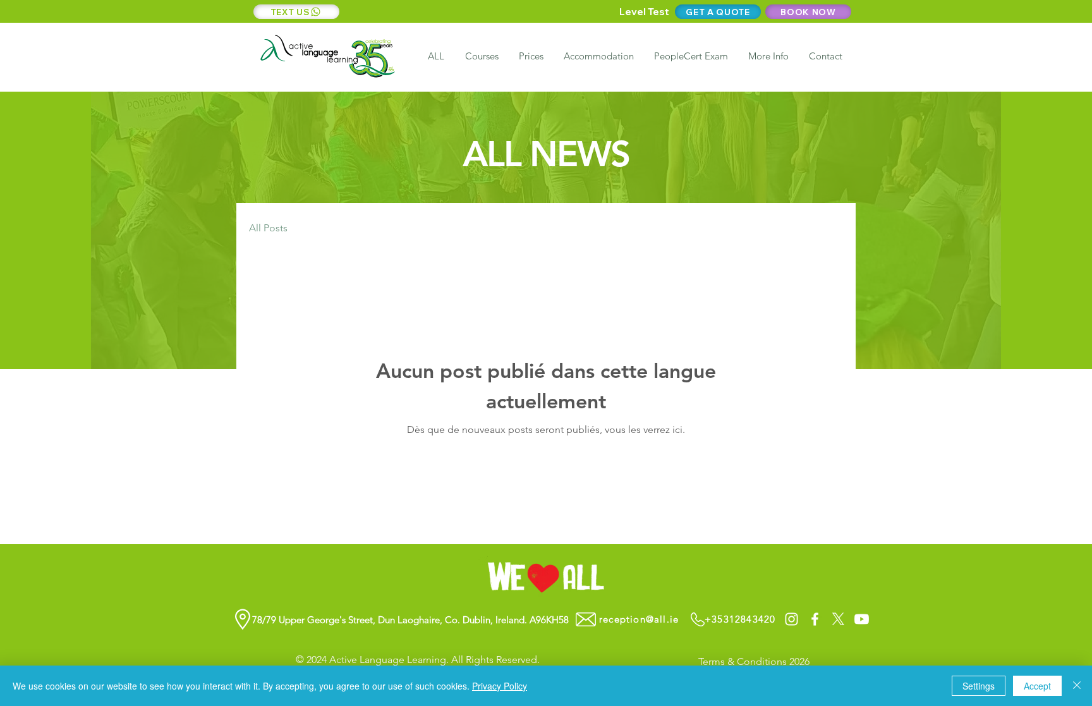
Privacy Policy (499, 685)
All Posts (268, 228)
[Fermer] (1076, 686)
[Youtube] (861, 619)
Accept (1037, 685)
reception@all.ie (639, 619)
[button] (767, 56)
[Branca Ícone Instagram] (791, 619)
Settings (978, 685)
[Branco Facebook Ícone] (814, 619)
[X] (838, 619)
